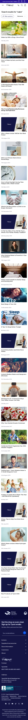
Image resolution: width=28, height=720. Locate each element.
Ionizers (4, 640)
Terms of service (22, 696)
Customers (5, 650)
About (3, 653)
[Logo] (10, 5)
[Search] (22, 5)
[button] (12, 617)
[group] (10, 613)
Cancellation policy (6, 699)
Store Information (7, 646)
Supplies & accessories (8, 643)
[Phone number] (18, 5)
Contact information (16, 698)
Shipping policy (5, 698)
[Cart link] (25, 5)
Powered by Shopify (14, 694)
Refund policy (13, 696)
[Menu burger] (3, 5)
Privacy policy (4, 696)
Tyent (7, 694)
